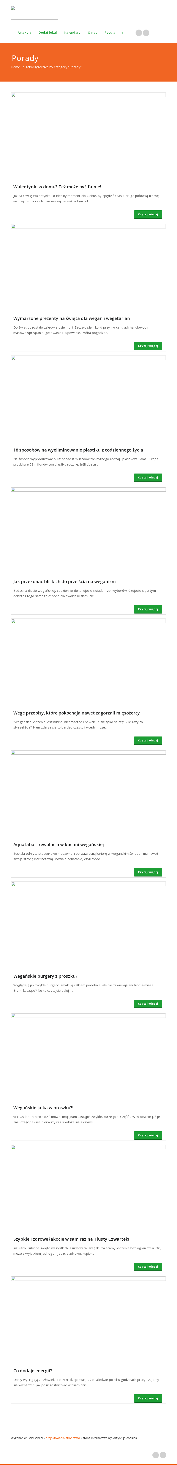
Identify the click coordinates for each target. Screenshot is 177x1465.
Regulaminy (113, 32)
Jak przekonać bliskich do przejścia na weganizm (64, 581)
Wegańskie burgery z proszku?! (46, 976)
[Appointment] (34, 13)
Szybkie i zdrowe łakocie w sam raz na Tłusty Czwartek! (71, 1239)
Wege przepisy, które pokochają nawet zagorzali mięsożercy (76, 713)
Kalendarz (72, 32)
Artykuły (24, 32)
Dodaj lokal (48, 32)
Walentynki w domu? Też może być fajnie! (57, 187)
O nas (92, 32)
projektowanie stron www (63, 1438)
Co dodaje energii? (32, 1371)
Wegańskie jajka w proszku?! (43, 1108)
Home (15, 67)
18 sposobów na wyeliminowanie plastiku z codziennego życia (78, 450)
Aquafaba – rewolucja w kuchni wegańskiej (58, 844)
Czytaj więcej (148, 214)
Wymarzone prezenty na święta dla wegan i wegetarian (71, 318)
